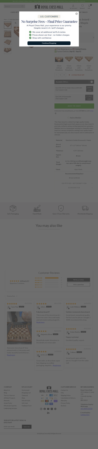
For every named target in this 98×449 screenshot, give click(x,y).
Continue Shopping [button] (49, 43)
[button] (76, 14)
